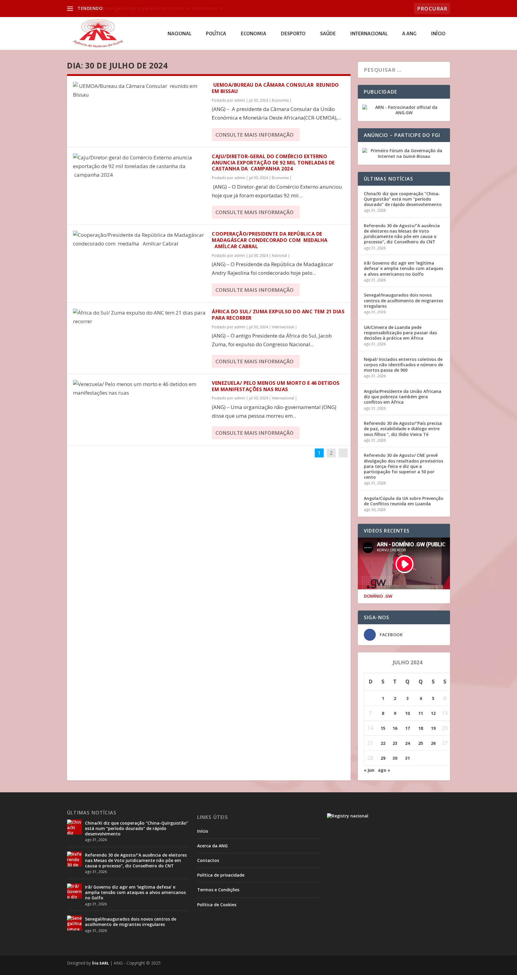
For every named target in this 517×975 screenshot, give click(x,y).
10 (407, 713)
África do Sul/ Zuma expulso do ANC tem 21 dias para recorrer (278, 314)
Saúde (328, 33)
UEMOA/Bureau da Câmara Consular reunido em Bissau (275, 88)
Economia (253, 33)
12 (433, 713)
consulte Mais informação (254, 134)
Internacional (368, 33)
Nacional (179, 33)
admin (239, 100)
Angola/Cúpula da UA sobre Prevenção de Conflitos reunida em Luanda (403, 500)
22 (383, 743)
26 (433, 743)
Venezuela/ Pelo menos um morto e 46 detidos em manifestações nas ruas (276, 386)
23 (395, 743)
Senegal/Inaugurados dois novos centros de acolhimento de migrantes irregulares (403, 300)
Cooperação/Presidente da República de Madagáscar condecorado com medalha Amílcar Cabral (270, 240)
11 (420, 713)
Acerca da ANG (212, 846)
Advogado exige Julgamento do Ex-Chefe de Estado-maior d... (164, 8)
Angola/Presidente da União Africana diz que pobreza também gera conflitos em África (402, 396)
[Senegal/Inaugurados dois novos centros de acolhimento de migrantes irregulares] (74, 923)
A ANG (409, 33)
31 (407, 758)
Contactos (208, 860)
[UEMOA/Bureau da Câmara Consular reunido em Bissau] (139, 90)
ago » (384, 770)
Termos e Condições (218, 889)
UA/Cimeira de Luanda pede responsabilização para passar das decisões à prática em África (400, 332)
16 (395, 728)
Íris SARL (100, 963)
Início (438, 33)
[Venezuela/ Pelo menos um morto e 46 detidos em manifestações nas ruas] (139, 388)
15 (383, 728)
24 (407, 743)
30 (395, 758)
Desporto (293, 33)
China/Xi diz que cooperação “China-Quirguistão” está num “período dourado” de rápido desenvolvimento (403, 199)
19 (433, 728)
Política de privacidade (220, 875)
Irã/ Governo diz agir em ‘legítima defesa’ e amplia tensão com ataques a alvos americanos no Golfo (403, 268)
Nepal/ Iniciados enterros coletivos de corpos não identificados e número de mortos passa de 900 (403, 364)
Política (216, 33)
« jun (369, 770)
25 (420, 743)
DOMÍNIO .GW (378, 596)
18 (420, 728)
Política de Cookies (216, 904)
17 (407, 728)
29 (383, 758)
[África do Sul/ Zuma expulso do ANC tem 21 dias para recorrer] (139, 317)
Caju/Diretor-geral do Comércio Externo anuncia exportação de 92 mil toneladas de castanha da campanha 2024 (273, 162)
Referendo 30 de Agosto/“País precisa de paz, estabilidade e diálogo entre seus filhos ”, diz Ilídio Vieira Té (403, 428)
